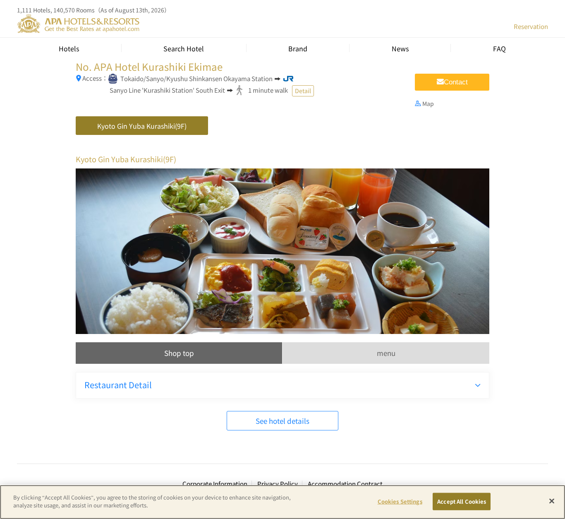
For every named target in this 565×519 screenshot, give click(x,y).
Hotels (69, 48)
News (400, 48)
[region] (282, 502)
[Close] (552, 501)
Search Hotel (183, 48)
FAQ (499, 48)
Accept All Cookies (461, 501)
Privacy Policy (277, 484)
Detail (303, 90)
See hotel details (282, 421)
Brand (297, 48)
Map (428, 103)
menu (386, 353)
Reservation (531, 26)
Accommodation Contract (345, 484)
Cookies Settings (400, 501)
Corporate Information (214, 484)
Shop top (179, 353)
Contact (456, 82)
